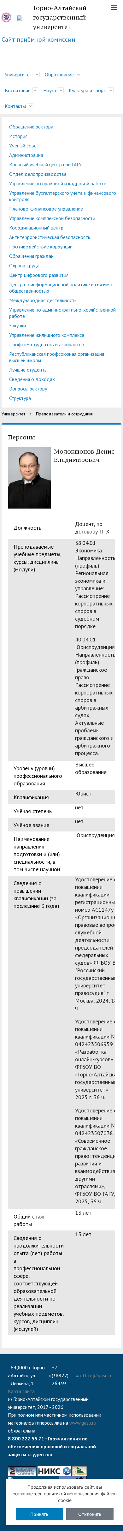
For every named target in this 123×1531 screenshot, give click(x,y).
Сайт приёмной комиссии (38, 39)
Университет (18, 74)
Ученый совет (24, 145)
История (18, 136)
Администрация (26, 155)
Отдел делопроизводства (38, 174)
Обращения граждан (31, 256)
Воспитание (18, 90)
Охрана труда (24, 265)
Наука (49, 90)
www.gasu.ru (82, 1423)
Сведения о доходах (32, 379)
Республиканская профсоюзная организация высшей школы (56, 357)
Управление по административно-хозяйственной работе (62, 313)
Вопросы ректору (28, 388)
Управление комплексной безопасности (52, 218)
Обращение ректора (31, 126)
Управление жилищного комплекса (46, 335)
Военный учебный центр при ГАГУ (45, 164)
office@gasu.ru (96, 1375)
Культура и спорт (87, 90)
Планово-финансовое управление (46, 209)
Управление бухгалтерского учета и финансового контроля (62, 196)
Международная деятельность (43, 300)
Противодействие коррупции (41, 246)
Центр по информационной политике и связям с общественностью (61, 287)
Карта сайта (21, 1391)
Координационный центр (36, 227)
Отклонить (90, 1514)
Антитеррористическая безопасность (49, 237)
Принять (39, 1514)
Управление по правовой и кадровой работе (57, 183)
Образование (59, 74)
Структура (20, 398)
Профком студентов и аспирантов (46, 344)
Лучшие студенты (28, 369)
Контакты (15, 106)
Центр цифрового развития (38, 275)
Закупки (17, 325)
